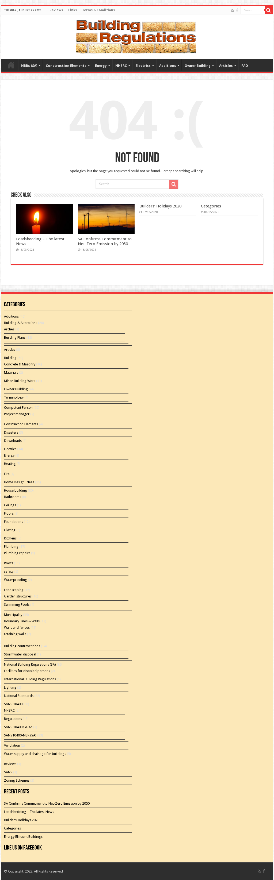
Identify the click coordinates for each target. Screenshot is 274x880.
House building (15, 490)
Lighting (10, 687)
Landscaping (14, 590)
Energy (101, 66)
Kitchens (10, 538)
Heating (10, 464)
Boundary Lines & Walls (22, 621)
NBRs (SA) (29, 66)
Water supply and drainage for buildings (35, 754)
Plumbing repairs (17, 553)
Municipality (13, 615)
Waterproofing (15, 580)
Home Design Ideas (19, 482)
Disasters (11, 432)
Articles (226, 66)
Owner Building (198, 66)
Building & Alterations (20, 323)
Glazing (10, 530)
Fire (7, 474)
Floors (9, 513)
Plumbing (11, 547)
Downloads (13, 441)
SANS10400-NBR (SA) (20, 735)
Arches (9, 329)
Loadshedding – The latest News (29, 812)
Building (10, 358)
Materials (11, 372)
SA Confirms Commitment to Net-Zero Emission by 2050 (105, 241)
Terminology (14, 397)
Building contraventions (22, 646)
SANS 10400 (13, 704)
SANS (8, 772)
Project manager (16, 414)
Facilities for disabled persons (27, 671)
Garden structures (18, 596)
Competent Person (18, 408)
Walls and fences (17, 628)
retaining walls (15, 634)
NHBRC (121, 66)
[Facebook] (237, 10)
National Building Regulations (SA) (30, 664)
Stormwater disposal (20, 654)
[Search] (269, 10)
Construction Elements (66, 66)
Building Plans (14, 337)
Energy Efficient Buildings (23, 837)
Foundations (13, 522)
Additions (167, 66)
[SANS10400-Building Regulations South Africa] (137, 35)
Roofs (8, 563)
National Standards (18, 696)
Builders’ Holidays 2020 (160, 206)
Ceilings (10, 505)
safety (8, 571)
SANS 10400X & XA (18, 727)
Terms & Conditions (98, 10)
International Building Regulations (30, 679)
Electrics (143, 66)
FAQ (244, 66)
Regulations (13, 719)
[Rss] (232, 10)
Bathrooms (12, 497)
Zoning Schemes (16, 780)
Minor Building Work (19, 381)
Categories (211, 206)
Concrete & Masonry (19, 364)
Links (72, 10)
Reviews (56, 10)
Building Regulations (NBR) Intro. (11, 65)
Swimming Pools (16, 605)
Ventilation (12, 745)
